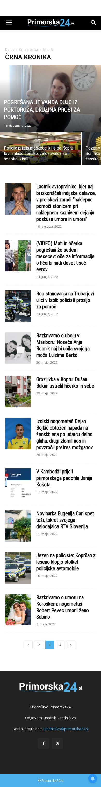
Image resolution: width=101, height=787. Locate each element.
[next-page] (71, 645)
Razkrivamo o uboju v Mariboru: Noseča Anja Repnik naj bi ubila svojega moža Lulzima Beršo (63, 345)
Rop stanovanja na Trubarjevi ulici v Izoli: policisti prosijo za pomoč (65, 300)
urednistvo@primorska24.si (66, 728)
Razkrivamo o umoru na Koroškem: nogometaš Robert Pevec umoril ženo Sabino (62, 607)
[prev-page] (28, 645)
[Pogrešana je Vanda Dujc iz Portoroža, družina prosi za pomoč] (50, 98)
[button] (9, 23)
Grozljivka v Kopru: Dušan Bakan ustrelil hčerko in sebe (65, 382)
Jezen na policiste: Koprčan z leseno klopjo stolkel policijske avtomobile (66, 562)
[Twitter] (57, 743)
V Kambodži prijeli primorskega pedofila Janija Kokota (64, 478)
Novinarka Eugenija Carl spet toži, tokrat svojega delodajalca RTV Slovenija (65, 520)
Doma (9, 49)
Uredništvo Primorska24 (50, 706)
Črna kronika (28, 49)
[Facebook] (43, 743)
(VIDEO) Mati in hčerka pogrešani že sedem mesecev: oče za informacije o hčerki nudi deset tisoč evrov (65, 256)
